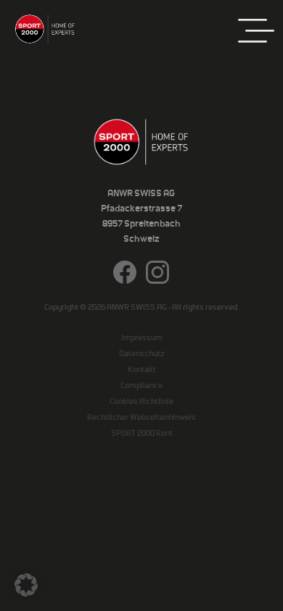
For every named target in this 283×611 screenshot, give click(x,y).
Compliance (141, 385)
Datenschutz (141, 353)
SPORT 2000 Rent (142, 433)
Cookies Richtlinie (141, 401)
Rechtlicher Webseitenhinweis (141, 417)
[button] (26, 585)
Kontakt (142, 369)
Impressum (142, 337)
